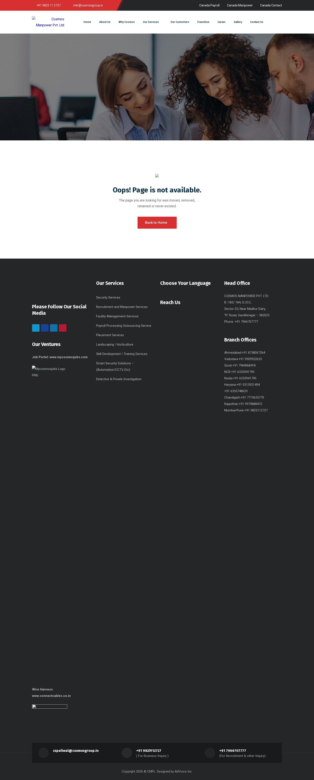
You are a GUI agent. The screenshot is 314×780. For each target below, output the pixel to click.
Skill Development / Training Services (121, 354)
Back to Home (156, 223)
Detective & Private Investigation (118, 379)
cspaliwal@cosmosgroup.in (76, 751)
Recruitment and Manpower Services (122, 307)
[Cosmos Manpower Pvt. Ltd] (48, 22)
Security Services (108, 297)
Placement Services (110, 335)
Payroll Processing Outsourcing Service (123, 326)
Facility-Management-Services (117, 316)
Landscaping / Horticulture (114, 344)
